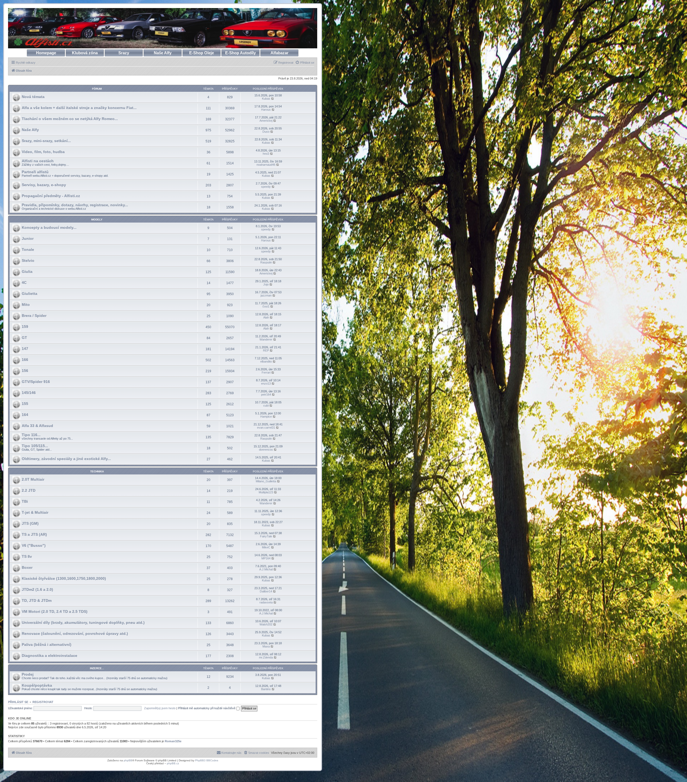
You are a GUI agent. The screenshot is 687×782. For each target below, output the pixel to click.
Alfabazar (279, 52)
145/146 (29, 392)
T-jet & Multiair (35, 512)
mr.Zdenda (266, 657)
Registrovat (42, 702)
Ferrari (266, 372)
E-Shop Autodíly (240, 52)
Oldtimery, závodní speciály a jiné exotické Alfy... (66, 459)
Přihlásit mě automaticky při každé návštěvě (207, 708)
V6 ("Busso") (34, 545)
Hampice (266, 416)
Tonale (28, 249)
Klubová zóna (85, 52)
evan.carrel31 (266, 427)
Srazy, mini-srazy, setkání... (46, 141)
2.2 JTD (28, 490)
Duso (265, 131)
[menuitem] (304, 62)
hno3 (266, 153)
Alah (266, 317)
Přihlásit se (18, 702)
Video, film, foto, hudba (43, 152)
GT (24, 337)
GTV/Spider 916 (36, 381)
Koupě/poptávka (37, 685)
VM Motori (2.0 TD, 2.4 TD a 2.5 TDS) (54, 611)
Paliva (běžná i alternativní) (46, 644)
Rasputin (266, 262)
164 (25, 414)
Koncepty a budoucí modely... (49, 227)
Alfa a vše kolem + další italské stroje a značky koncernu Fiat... (79, 108)
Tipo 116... (31, 435)
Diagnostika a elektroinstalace (49, 655)
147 (25, 348)
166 (25, 359)
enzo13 (266, 383)
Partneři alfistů (35, 172)
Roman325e (173, 741)
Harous (266, 109)
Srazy (123, 52)
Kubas (266, 98)
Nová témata (33, 97)
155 (25, 403)
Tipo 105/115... (35, 446)
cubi (266, 405)
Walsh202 (266, 624)
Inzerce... (97, 668)
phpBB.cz (173, 763)
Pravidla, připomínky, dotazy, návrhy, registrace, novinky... (75, 205)
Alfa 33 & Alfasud (37, 425)
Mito (26, 304)
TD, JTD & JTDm (37, 600)
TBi (25, 501)
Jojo (266, 284)
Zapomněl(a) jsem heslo (160, 708)
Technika (97, 471)
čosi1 (265, 306)
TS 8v (27, 556)
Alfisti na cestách (38, 161)
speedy (266, 186)
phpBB (128, 760)
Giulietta (29, 293)
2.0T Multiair (33, 479)
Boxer (27, 567)
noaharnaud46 (266, 164)
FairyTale (266, 536)
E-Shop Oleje (201, 52)
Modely (97, 219)
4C (24, 282)
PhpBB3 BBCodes (206, 760)
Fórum (97, 88)
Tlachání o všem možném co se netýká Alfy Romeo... (70, 119)
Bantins (266, 689)
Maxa (266, 646)
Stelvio (28, 260)
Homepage (46, 52)
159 (25, 326)
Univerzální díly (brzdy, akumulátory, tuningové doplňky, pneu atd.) (83, 622)
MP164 (266, 558)
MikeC (266, 547)
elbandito (266, 361)
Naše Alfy (162, 52)
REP (266, 350)
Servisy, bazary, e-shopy (44, 185)
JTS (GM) (30, 523)
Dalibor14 (266, 591)
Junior (28, 238)
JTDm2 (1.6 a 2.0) (37, 589)
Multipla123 (266, 492)
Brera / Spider (34, 315)
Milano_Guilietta (266, 481)
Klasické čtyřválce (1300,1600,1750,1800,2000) (64, 578)
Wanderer (266, 339)
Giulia (27, 271)
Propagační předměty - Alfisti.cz (51, 196)
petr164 (266, 394)
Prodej (28, 674)
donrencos (266, 449)
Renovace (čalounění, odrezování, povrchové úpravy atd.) (75, 633)
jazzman (266, 295)
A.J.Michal (266, 569)
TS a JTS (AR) (34, 534)
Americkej (266, 120)
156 (25, 370)
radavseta (266, 602)
